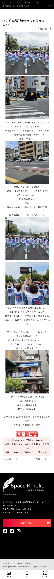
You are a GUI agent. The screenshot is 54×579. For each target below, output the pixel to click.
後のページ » (42, 459)
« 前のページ (11, 459)
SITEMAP (6, 563)
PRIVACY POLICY (23, 563)
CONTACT (27, 523)
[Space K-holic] (23, 491)
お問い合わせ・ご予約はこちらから (27, 440)
